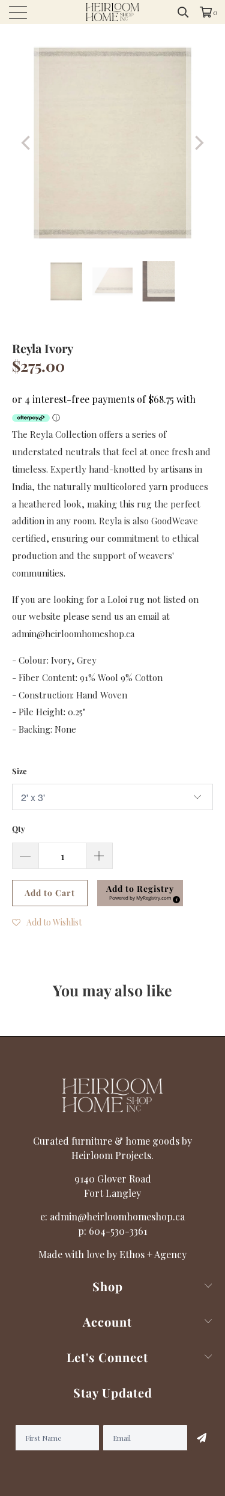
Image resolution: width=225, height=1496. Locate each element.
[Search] (183, 12)
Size (19, 771)
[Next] (198, 143)
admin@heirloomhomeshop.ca (117, 1216)
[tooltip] (174, 897)
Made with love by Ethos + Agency (112, 1254)
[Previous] (27, 143)
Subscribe (201, 1438)
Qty (18, 828)
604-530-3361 (118, 1231)
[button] (140, 893)
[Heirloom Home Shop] (112, 12)
